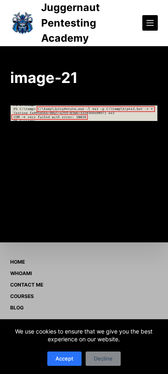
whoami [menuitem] (21, 273)
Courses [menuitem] (22, 296)
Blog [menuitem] (17, 308)
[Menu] (150, 23)
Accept (64, 358)
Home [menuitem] (17, 262)
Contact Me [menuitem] (26, 285)
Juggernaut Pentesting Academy (70, 22)
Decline (103, 358)
